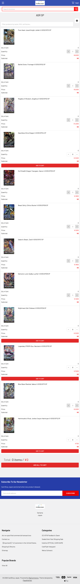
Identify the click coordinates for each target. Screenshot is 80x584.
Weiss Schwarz (47, 550)
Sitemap (5, 550)
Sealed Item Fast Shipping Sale (52, 539)
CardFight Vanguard (48, 547)
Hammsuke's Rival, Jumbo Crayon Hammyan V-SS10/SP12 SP (39, 418)
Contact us (5, 539)
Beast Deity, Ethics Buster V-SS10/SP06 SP (33, 205)
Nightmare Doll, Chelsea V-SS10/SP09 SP (32, 308)
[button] (77, 20)
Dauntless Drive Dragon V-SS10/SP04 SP (32, 133)
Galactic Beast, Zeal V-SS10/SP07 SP (31, 239)
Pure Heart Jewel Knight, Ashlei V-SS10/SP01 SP (34, 30)
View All (4, 565)
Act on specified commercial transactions (16, 535)
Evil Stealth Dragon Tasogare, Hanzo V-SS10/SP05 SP (36, 171)
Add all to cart (40, 465)
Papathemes (27, 580)
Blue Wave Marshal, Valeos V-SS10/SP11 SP (32, 384)
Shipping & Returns (8, 547)
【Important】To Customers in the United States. (19, 543)
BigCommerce (34, 578)
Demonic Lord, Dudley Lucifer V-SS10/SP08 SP (34, 274)
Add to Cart (40, 165)
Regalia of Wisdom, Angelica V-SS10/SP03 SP (34, 99)
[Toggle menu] (3, 3)
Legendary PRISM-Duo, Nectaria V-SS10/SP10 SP (35, 346)
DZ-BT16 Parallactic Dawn (51, 535)
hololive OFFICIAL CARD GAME (52, 543)
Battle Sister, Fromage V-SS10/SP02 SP (31, 64)
